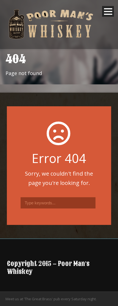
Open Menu (108, 11)
